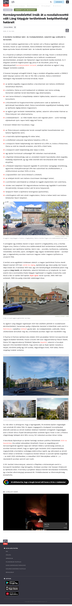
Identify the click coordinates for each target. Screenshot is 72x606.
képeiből (43, 342)
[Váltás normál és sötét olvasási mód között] (51, 2)
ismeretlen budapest (18, 6)
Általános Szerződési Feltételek (16, 568)
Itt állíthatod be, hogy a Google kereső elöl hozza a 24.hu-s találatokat (38, 482)
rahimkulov (57, 6)
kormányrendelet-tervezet (26, 65)
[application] (36, 512)
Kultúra (7, 10)
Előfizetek (59, 1)
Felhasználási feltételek (13, 561)
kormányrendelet (33, 6)
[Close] (66, 524)
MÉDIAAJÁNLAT (10, 572)
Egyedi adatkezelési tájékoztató (16, 565)
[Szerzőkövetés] (15, 27)
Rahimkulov (7, 329)
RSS (7, 551)
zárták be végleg (29, 265)
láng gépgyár (47, 6)
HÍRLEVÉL (8, 555)
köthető (24, 329)
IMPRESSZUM (9, 558)
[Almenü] (13, 2)
